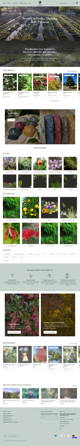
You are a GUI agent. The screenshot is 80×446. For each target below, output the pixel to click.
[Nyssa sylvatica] (40, 354)
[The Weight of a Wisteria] (30, 393)
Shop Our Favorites (73, 343)
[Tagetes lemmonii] (55, 82)
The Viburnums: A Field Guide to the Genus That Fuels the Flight (68, 401)
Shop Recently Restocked (72, 71)
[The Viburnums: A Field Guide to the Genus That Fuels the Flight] (68, 393)
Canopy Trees (9, 171)
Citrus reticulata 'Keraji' (9, 364)
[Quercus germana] (70, 82)
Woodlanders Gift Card (24, 364)
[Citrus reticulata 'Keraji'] (10, 354)
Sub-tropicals (24, 189)
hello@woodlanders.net (64, 421)
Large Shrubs (24, 171)
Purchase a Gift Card (7, 413)
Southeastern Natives (11, 220)
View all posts (74, 385)
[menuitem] (5, 3)
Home (4, 3)
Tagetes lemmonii (52, 92)
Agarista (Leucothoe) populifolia (8, 93)
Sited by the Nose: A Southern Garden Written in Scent (48, 401)
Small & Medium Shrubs (40, 171)
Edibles (49, 220)
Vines (40, 189)
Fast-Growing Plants (11, 245)
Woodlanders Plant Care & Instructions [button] (10, 422)
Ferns (55, 189)
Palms (70, 189)
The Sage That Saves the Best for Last (11, 401)
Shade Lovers (49, 245)
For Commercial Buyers (7, 419)
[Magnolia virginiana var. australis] (70, 354)
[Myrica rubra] (40, 82)
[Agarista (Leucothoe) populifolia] (10, 82)
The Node (15, 3)
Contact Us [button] (62, 425)
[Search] (74, 3)
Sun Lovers (30, 245)
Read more (5, 403)
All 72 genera (6, 260)
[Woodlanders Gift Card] (25, 354)
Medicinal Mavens (68, 245)
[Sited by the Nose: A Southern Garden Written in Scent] (49, 393)
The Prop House (23, 3)
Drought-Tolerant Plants (68, 220)
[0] (76, 3)
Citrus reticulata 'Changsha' (52, 365)
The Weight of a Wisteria (28, 400)
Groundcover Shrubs (55, 171)
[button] (33, 27)
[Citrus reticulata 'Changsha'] (55, 354)
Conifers (70, 171)
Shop (8, 3)
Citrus (30, 220)
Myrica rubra (36, 92)
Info (30, 3)
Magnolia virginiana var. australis (69, 365)
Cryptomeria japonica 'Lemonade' (23, 93)
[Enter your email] (57, 417)
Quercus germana (67, 92)
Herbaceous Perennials (10, 189)
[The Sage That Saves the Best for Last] (11, 393)
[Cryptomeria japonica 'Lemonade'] (25, 82)
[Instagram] (61, 429)
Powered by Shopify (22, 440)
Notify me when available (55, 100)
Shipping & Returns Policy (8, 415)
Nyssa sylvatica (37, 364)
